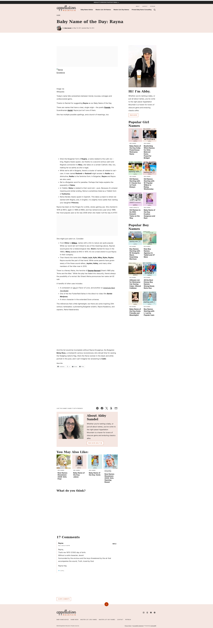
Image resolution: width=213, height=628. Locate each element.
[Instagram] (143, 612)
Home (58, 15)
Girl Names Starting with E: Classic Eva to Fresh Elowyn (135, 183)
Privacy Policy (128, 625)
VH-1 (75, 288)
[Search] (154, 10)
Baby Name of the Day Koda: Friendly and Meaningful (135, 312)
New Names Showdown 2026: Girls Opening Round (109, 478)
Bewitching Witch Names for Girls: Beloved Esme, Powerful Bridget (149, 152)
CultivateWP (153, 625)
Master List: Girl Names (103, 9)
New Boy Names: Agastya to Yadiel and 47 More (149, 253)
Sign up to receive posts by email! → (106, 2)
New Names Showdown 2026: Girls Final (62, 476)
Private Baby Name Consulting (141, 9)
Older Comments (64, 599)
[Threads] (147, 612)
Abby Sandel (67, 28)
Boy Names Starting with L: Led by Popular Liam (149, 312)
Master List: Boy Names (121, 9)
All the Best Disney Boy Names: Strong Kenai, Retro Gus (149, 284)
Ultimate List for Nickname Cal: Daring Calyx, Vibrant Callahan (135, 284)
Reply (115, 543)
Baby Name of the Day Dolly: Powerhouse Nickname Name (135, 150)
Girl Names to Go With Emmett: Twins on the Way (134, 214)
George (91, 271)
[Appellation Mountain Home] (67, 8)
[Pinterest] (154, 612)
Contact (145, 6)
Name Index (74, 619)
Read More (133, 115)
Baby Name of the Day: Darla (94, 474)
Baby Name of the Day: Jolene (79, 475)
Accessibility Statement (138, 625)
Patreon (152, 6)
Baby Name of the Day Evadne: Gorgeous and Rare (149, 214)
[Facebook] (151, 612)
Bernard (97, 271)
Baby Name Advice (87, 9)
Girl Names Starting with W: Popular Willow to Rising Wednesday (149, 184)
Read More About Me (95, 443)
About (138, 6)
